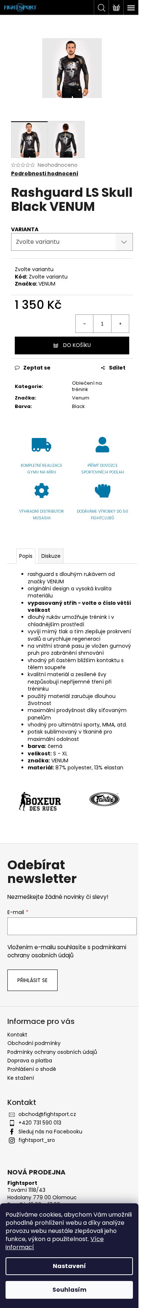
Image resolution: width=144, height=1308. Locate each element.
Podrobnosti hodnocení (44, 173)
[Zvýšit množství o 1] (120, 324)
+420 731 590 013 (39, 1122)
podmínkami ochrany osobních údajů (66, 951)
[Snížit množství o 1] (84, 324)
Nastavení (69, 1266)
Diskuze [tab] (51, 556)
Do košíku (77, 345)
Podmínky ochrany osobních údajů (52, 1052)
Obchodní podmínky (34, 1043)
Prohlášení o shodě (31, 1069)
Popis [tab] (25, 556)
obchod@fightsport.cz (47, 1114)
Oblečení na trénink (87, 386)
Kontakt (17, 1034)
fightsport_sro (36, 1140)
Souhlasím (69, 1289)
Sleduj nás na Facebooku (50, 1131)
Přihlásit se (32, 980)
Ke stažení (20, 1078)
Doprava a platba (29, 1060)
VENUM (46, 283)
